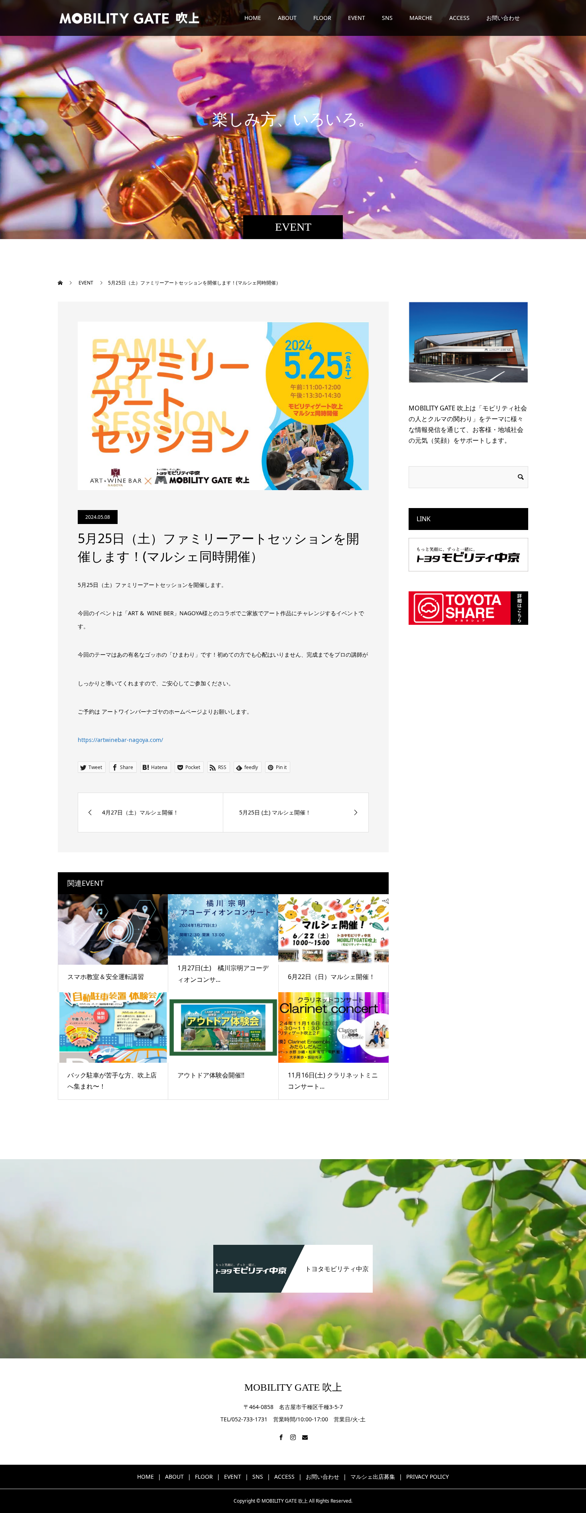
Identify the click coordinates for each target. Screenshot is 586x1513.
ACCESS (459, 18)
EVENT (356, 18)
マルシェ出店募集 (372, 1476)
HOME (252, 18)
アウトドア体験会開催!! (210, 1075)
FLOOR (322, 18)
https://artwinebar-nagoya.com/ (120, 740)
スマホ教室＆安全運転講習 (105, 976)
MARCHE (421, 18)
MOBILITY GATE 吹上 (293, 1387)
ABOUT (287, 18)
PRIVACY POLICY (427, 1476)
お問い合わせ (503, 18)
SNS (387, 18)
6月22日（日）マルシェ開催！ (331, 976)
